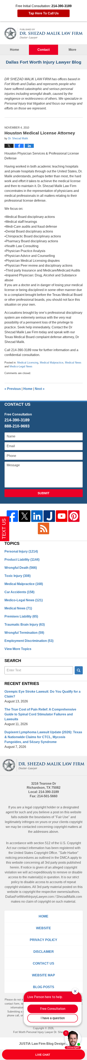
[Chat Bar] (43, 1054)
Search (79, 670)
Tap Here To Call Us (44, 13)
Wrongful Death (20, 567)
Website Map (43, 975)
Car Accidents (19, 592)
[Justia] (49, 516)
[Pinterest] (74, 516)
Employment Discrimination (28, 640)
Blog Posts (43, 987)
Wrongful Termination (24, 632)
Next (40, 388)
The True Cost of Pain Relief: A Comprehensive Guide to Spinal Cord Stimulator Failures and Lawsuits (40, 714)
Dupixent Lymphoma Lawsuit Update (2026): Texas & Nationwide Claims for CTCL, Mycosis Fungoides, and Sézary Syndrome (43, 737)
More (72, 49)
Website (43, 928)
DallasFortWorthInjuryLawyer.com (29, 896)
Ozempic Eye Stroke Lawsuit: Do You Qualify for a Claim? (42, 694)
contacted (29, 827)
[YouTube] (61, 516)
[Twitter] (24, 516)
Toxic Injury (17, 576)
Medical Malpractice (51, 362)
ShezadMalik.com (69, 896)
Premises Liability (21, 616)
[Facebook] (12, 516)
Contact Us (43, 963)
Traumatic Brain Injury (24, 624)
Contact (43, 49)
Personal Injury (21, 551)
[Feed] (43, 528)
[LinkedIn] (37, 516)
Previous (12, 388)
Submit (43, 493)
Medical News (73, 362)
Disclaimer (43, 951)
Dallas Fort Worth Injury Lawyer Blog (43, 33)
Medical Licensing (27, 362)
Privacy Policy (43, 940)
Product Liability (21, 559)
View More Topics (17, 649)
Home (14, 49)
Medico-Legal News (21, 366)
